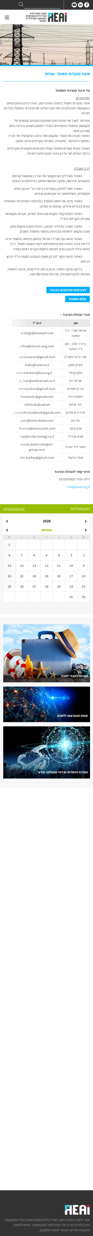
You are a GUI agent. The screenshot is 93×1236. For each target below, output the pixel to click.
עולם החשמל (77, 299)
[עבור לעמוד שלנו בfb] (86, 4)
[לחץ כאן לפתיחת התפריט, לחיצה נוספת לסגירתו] (7, 18)
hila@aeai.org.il (78, 487)
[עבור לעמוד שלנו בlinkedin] (80, 4)
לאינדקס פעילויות (14, 509)
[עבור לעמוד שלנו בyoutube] (74, 4)
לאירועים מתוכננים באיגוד (68, 290)
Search (21, 4)
